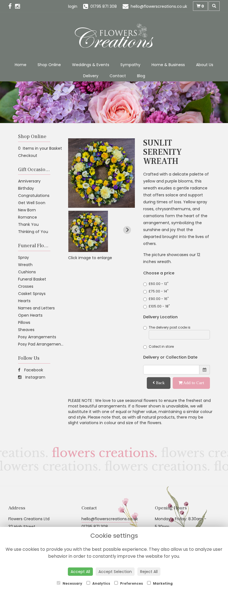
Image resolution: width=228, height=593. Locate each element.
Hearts (24, 301)
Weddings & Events (90, 64)
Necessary (72, 583)
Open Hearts (30, 315)
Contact (118, 76)
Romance (27, 217)
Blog (141, 76)
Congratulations (33, 195)
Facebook (33, 370)
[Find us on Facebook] (11, 6)
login (72, 6)
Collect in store (161, 346)
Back (160, 383)
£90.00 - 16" (158, 298)
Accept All (80, 571)
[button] (88, 231)
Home (20, 64)
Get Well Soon (31, 203)
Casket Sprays (32, 293)
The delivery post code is (169, 327)
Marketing (162, 583)
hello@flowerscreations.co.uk (109, 519)
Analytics (100, 583)
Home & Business (168, 64)
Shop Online (49, 64)
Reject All (149, 571)
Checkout (27, 155)
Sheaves (26, 329)
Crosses (25, 286)
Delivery (90, 76)
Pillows (24, 322)
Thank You (28, 224)
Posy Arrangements (37, 337)
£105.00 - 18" (159, 306)
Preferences (131, 583)
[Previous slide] (76, 230)
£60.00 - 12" (158, 283)
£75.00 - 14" (158, 291)
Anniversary (29, 181)
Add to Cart (193, 383)
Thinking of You (33, 231)
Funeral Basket (32, 279)
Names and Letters (36, 308)
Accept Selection (115, 571)
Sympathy (130, 64)
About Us (204, 64)
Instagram (34, 377)
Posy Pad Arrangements (41, 344)
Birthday (26, 188)
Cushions (27, 272)
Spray (23, 257)
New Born (27, 210)
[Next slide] (127, 230)
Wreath (25, 264)
